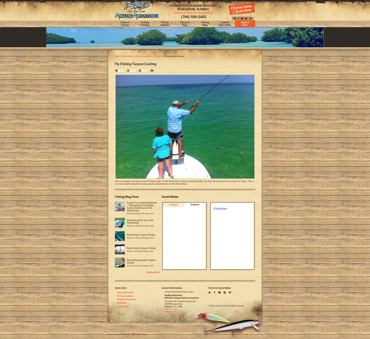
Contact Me (122, 306)
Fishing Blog (205, 24)
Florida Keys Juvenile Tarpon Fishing (141, 261)
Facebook (195, 204)
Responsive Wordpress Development (120, 334)
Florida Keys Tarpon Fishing (141, 234)
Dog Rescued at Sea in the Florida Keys (140, 221)
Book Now (121, 303)
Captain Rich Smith (225, 24)
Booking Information (126, 299)
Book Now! (242, 9)
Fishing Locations (125, 296)
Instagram (173, 204)
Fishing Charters (145, 24)
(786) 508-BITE (171, 312)
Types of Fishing (125, 24)
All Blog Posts (153, 272)
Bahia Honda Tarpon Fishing (141, 248)
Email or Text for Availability (193, 12)
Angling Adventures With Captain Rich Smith (137, 11)
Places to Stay (185, 24)
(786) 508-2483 (193, 17)
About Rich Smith (125, 292)
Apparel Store (245, 24)
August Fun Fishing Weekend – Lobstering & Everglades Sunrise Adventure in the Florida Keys (142, 206)
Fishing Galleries (165, 24)
